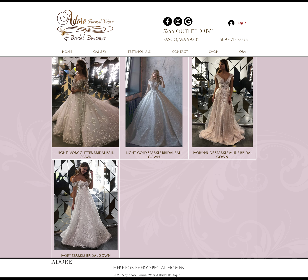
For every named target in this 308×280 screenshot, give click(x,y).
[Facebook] (167, 21)
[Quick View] (85, 102)
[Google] (188, 21)
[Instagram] (177, 21)
